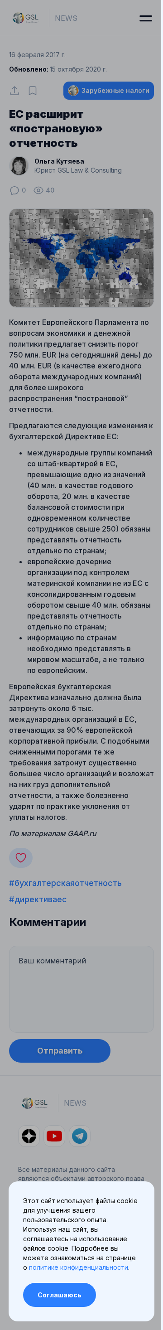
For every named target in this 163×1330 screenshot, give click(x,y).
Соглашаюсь (60, 1295)
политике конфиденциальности (78, 1267)
